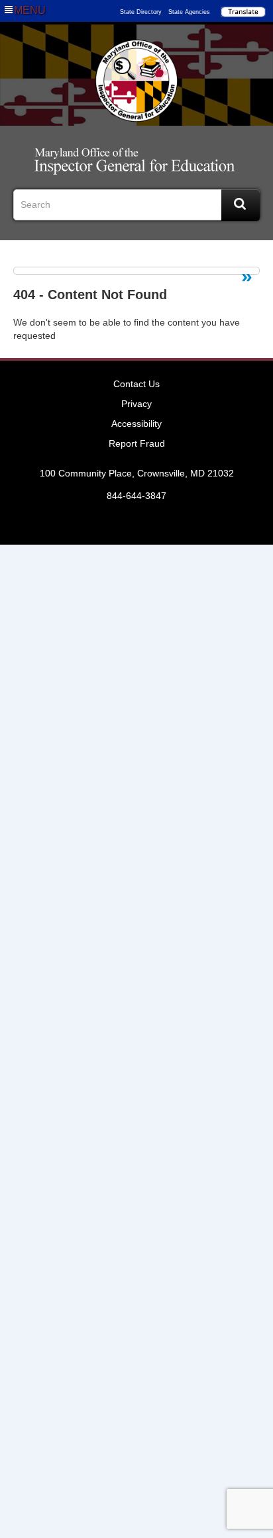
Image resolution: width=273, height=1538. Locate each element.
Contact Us (136, 384)
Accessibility (136, 423)
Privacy (136, 403)
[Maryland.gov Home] (136, 80)
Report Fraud (137, 443)
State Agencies (189, 12)
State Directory (141, 12)
